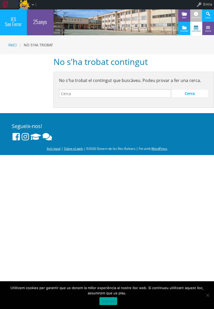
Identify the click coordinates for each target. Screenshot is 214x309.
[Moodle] (36, 137)
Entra (207, 4)
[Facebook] (16, 137)
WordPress (159, 148)
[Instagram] (25, 137)
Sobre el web (73, 148)
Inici (12, 44)
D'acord (108, 301)
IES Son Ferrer (13, 21)
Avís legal (54, 148)
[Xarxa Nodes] (47, 137)
